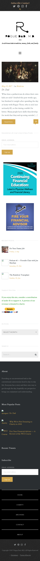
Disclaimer (14, 555)
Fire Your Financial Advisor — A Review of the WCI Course (22, 432)
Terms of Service (25, 555)
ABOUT (20, 534)
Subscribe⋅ (16, 2)
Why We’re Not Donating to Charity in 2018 (20, 423)
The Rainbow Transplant (19, 275)
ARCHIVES (20, 515)
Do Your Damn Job (17, 248)
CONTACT (20, 524)
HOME (20, 495)
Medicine (20, 86)
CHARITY (20, 505)
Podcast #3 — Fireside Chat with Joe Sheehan (23, 261)
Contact (25, 2)
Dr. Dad (5, 89)
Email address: (8, 140)
